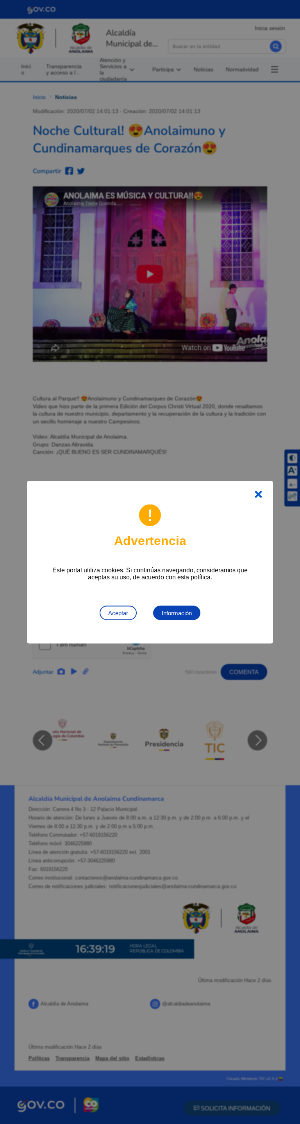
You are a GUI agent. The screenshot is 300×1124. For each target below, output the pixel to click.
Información (177, 612)
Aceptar (118, 612)
